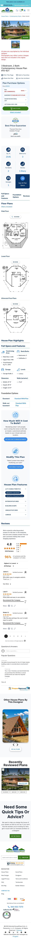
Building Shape (11, 506)
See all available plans (21, 5)
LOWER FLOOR (22, 792)
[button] (5, 678)
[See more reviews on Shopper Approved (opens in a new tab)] (15, 606)
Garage (8, 514)
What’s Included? (15, 112)
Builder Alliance (20, 885)
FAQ (2, 882)
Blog (2, 894)
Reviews (26, 196)
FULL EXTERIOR (5, 792)
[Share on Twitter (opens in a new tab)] (12, 606)
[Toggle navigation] (28, 10)
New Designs (5, 875)
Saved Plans (19, 872)
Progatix (15, 936)
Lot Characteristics (13, 489)
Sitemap (19, 930)
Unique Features (11, 510)
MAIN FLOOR (14, 792)
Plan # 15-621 (23, 783)
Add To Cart (16, 108)
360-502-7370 (17, 907)
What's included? (6, 206)
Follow (2, 666)
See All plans (15, 749)
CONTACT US (5, 890)
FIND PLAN (25, 857)
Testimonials (19, 882)
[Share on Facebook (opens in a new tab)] (9, 606)
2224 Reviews (10, 551)
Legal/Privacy (5, 879)
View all (3, 682)
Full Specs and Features (5, 196)
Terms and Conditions (22, 879)
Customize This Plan (15, 467)
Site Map (3, 885)
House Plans (5, 16)
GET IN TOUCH (15, 836)
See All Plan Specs (22, 184)
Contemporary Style (15, 16)
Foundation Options (17, 196)
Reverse (25, 37)
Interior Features (12, 501)
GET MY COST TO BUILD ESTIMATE (15, 439)
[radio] (22, 543)
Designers (18, 875)
